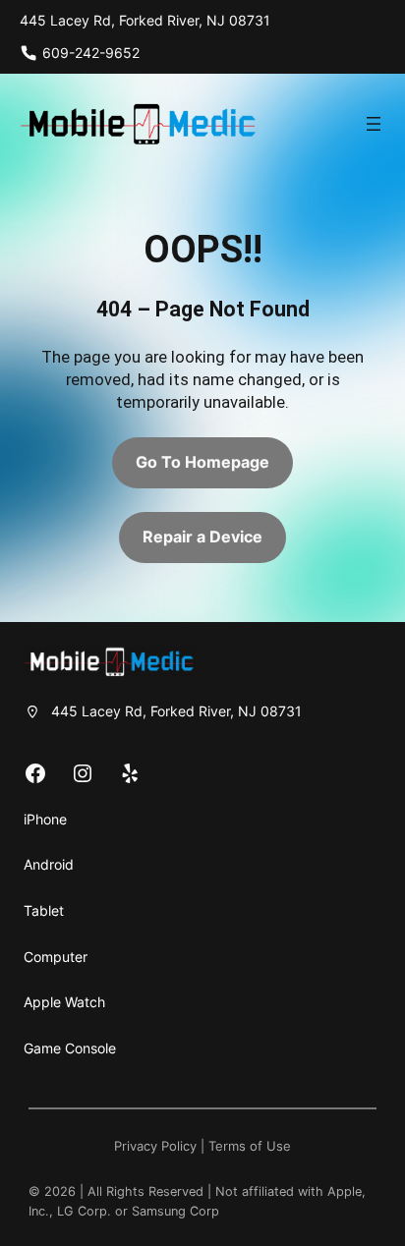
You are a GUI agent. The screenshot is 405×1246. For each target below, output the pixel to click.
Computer (55, 956)
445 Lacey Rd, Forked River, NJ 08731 (145, 20)
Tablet (44, 910)
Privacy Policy (155, 1146)
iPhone (45, 819)
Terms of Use (249, 1146)
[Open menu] (373, 124)
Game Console (70, 1048)
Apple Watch (64, 1001)
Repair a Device (202, 536)
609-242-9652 (91, 52)
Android (49, 864)
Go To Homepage (202, 462)
